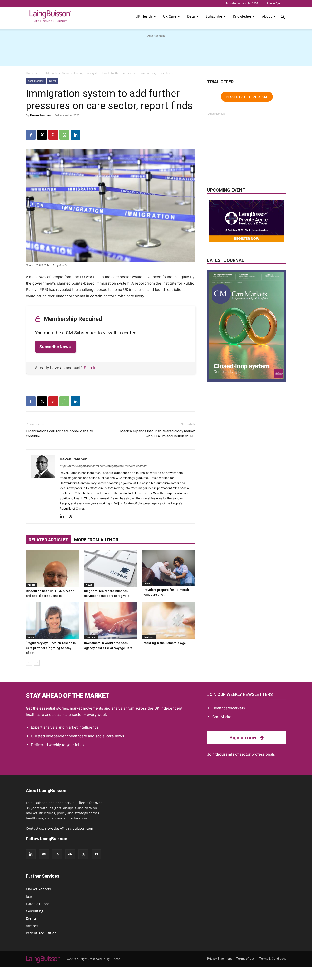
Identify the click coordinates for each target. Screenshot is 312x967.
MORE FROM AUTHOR (96, 539)
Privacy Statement (219, 959)
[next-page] (37, 663)
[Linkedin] (75, 135)
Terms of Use (245, 959)
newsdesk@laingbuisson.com (69, 828)
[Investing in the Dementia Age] (168, 620)
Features (149, 637)
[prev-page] (29, 663)
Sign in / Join (274, 3)
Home (30, 73)
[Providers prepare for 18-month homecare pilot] (168, 568)
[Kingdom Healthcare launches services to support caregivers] (110, 568)
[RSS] (57, 854)
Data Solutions (37, 903)
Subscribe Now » (55, 346)
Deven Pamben (40, 115)
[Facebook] (31, 135)
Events (31, 918)
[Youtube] (96, 854)
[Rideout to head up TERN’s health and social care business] (52, 568)
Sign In (90, 367)
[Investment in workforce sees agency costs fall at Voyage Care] (110, 620)
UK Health (144, 16)
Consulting (34, 911)
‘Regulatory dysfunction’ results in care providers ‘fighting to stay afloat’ (51, 648)
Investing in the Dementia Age (164, 643)
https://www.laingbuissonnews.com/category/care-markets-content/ (103, 466)
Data (191, 16)
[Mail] (44, 854)
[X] (42, 135)
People (31, 584)
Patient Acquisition (41, 933)
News (65, 73)
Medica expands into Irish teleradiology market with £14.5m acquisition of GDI (157, 433)
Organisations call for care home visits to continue (59, 433)
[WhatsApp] (64, 135)
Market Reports (38, 889)
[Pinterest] (53, 135)
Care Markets (48, 73)
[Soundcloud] (70, 854)
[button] (282, 18)
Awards (32, 925)
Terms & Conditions (272, 959)
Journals (32, 896)
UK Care (169, 16)
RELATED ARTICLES (48, 539)
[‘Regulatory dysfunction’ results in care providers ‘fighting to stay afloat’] (52, 620)
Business (91, 637)
